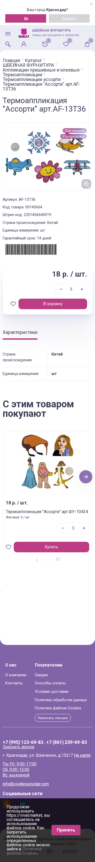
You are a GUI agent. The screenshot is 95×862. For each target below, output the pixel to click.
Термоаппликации (22, 74)
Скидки (41, 675)
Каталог (33, 60)
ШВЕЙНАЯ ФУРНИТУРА (28, 65)
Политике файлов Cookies (24, 851)
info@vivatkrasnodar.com (26, 783)
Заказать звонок (18, 747)
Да (26, 18)
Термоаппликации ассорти (32, 79)
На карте (82, 755)
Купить (51, 547)
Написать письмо (53, 718)
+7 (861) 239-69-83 (66, 742)
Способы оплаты (50, 683)
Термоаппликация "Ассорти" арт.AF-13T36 (41, 86)
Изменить (69, 18)
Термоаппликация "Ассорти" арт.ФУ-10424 (47, 511)
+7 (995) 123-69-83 (23, 742)
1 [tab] (37, 560)
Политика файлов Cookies (58, 708)
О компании (15, 675)
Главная (11, 60)
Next (86, 476)
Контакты (13, 683)
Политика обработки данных (61, 700)
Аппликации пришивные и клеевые (41, 70)
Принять (66, 830)
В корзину (53, 304)
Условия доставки (51, 691)
